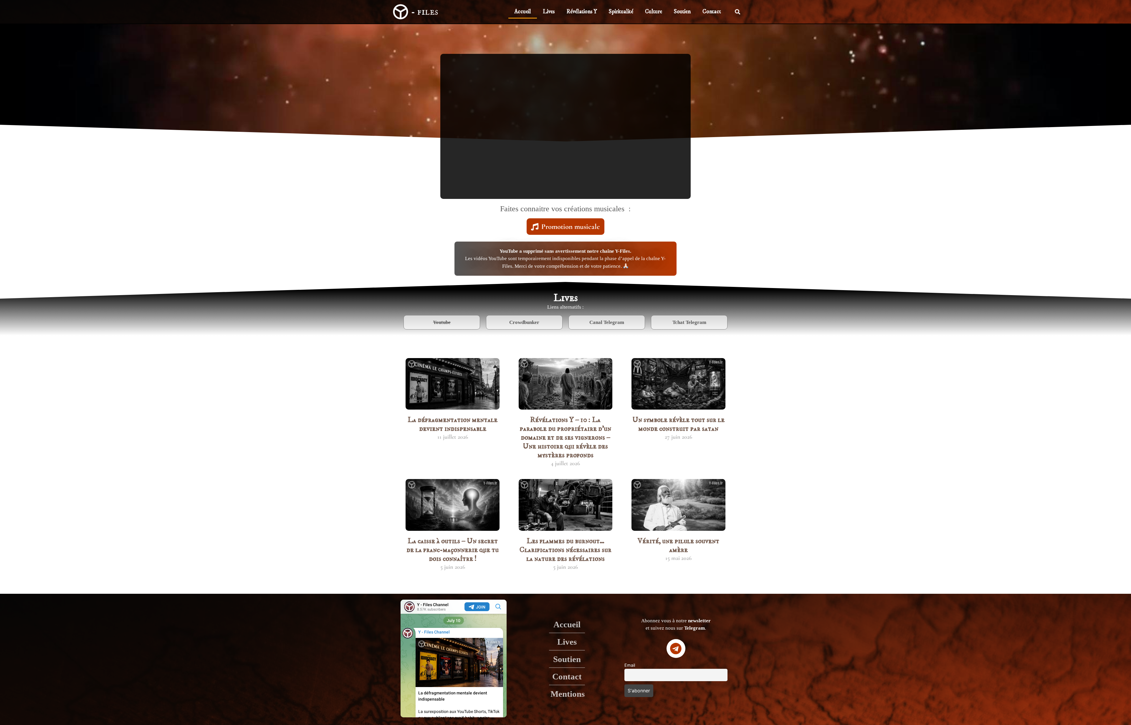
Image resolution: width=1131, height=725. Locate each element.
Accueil (522, 11)
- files (424, 11)
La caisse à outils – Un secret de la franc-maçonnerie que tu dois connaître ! (452, 549)
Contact (711, 11)
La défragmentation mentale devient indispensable (452, 424)
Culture (653, 11)
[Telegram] (676, 648)
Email (629, 665)
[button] (738, 12)
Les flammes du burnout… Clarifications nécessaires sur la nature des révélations (565, 549)
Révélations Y (581, 11)
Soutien (682, 11)
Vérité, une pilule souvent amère (678, 545)
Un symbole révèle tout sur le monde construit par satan (678, 424)
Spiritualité (621, 11)
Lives (549, 11)
